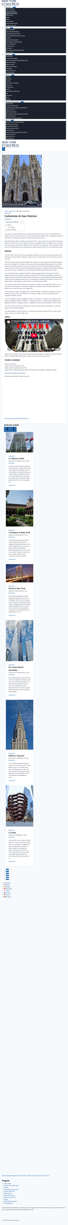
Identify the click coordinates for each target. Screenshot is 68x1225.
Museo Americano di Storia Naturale (14, 41)
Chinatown (8, 80)
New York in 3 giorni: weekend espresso (15, 122)
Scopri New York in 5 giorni (12, 124)
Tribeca (7, 97)
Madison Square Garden (11, 66)
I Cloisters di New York (11, 25)
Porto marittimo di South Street (12, 91)
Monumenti (8, 213)
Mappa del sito (8, 1193)
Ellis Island (8, 37)
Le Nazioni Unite (9, 87)
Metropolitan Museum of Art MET (13, 33)
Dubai (20, 1175)
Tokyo (47, 1175)
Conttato (6, 1187)
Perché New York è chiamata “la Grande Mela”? (16, 107)
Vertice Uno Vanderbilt (11, 62)
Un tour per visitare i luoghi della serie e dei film (16, 132)
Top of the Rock (9, 56)
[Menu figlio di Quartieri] (12, 75)
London (34, 1175)
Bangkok (9, 1175)
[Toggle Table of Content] (21, 222)
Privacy (6, 1199)
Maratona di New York (11, 116)
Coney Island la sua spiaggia (12, 83)
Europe (24, 1175)
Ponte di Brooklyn (10, 21)
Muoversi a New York (10, 134)
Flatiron (7, 19)
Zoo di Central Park (10, 72)
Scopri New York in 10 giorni (12, 128)
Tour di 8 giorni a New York (12, 126)
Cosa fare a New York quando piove (14, 118)
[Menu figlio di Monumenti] (14, 7)
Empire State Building (11, 11)
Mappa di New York (10, 136)
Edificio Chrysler (9, 15)
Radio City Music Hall (10, 70)
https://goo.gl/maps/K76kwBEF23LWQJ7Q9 (16, 418)
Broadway (8, 76)
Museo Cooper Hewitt (11, 44)
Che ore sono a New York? (12, 105)
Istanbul (29, 1175)
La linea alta (8, 85)
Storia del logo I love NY (11, 111)
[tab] (7, 869)
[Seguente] (13, 429)
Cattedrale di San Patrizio (11, 13)
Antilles (4, 1175)
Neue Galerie (9, 48)
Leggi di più (12, 485)
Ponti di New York (10, 138)
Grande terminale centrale (11, 23)
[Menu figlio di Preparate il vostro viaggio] (22, 101)
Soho (7, 93)
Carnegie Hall (9, 68)
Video (12, 227)
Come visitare (11, 230)
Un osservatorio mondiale (11, 58)
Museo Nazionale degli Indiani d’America (15, 50)
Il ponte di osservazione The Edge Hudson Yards (17, 60)
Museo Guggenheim (10, 29)
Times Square (9, 95)
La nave (7, 17)
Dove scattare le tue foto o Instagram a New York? (17, 113)
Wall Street (8, 99)
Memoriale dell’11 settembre (12, 39)
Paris (43, 1175)
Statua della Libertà (10, 9)
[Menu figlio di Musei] (11, 27)
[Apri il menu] (3, 149)
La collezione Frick (10, 46)
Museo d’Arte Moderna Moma (12, 31)
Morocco (39, 1175)
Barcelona (15, 1175)
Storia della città (9, 103)
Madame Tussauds (10, 64)
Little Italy (8, 89)
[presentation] (19, 442)
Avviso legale (7, 1183)
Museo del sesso (9, 52)
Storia (9, 225)
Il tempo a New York (10, 109)
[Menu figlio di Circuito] (12, 120)
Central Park (8, 78)
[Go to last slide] (7, 429)
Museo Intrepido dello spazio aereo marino (15, 35)
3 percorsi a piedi (10, 130)
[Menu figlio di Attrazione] (13, 54)
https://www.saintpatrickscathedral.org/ (15, 373)
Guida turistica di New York (11, 1189)
